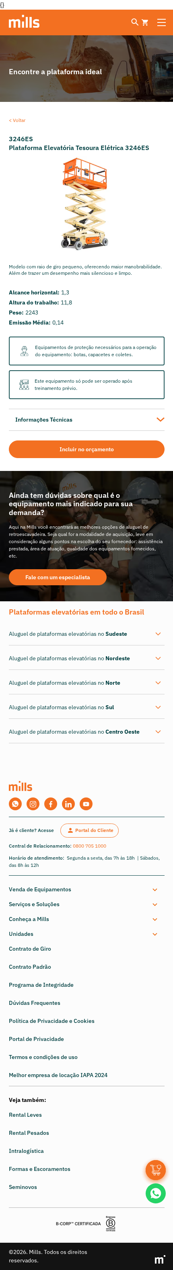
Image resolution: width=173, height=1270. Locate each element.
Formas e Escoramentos (39, 1169)
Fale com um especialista (57, 577)
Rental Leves (25, 1114)
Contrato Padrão (30, 966)
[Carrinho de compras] (156, 1170)
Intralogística (26, 1150)
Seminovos (23, 1187)
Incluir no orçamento (87, 449)
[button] (85, 889)
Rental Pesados (29, 1132)
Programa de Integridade (41, 984)
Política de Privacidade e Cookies (52, 1021)
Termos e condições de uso (43, 1057)
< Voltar (17, 120)
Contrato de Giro (30, 948)
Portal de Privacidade (36, 1039)
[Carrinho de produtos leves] (144, 22)
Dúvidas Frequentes (34, 1002)
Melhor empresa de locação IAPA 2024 (58, 1075)
